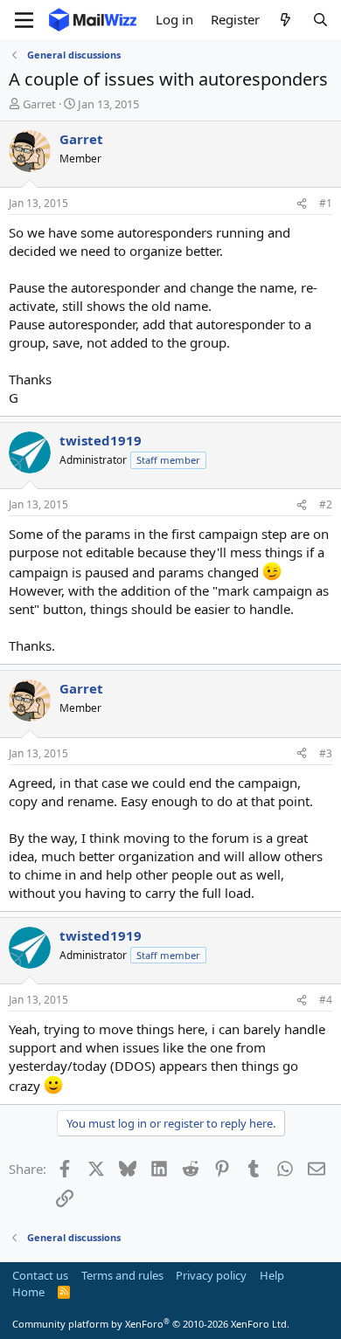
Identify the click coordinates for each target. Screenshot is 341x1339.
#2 (325, 504)
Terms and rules (122, 1275)
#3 (325, 753)
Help (272, 1275)
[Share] (301, 204)
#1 (325, 203)
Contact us (40, 1275)
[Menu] (24, 20)
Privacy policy (211, 1275)
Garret (39, 104)
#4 (325, 999)
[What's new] (285, 19)
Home (28, 1292)
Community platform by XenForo (150, 1323)
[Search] (320, 19)
